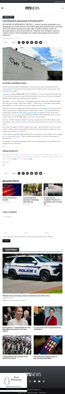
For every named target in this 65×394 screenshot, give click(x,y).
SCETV (10, 89)
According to (6, 94)
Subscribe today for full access (13, 386)
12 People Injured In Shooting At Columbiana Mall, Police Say (31, 200)
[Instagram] (31, 381)
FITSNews (6, 38)
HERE (15, 159)
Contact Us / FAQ (22, 392)
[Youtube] (35, 381)
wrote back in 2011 (14, 136)
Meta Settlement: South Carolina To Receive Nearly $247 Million (45, 357)
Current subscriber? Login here (13, 389)
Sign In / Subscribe (60, 1)
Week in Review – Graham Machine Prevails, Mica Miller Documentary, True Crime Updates (17, 329)
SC (12, 17)
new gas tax (18, 115)
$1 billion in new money (48, 108)
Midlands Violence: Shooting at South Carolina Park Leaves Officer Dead (26, 296)
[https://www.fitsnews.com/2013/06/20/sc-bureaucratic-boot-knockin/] (12, 189)
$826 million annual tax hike (28, 112)
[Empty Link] (60, 249)
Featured (6, 17)
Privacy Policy (42, 392)
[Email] (40, 381)
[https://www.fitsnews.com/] (32, 374)
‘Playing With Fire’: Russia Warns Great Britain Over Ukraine (15, 357)
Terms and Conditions (33, 392)
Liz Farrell (27, 204)
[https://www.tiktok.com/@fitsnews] (44, 381)
